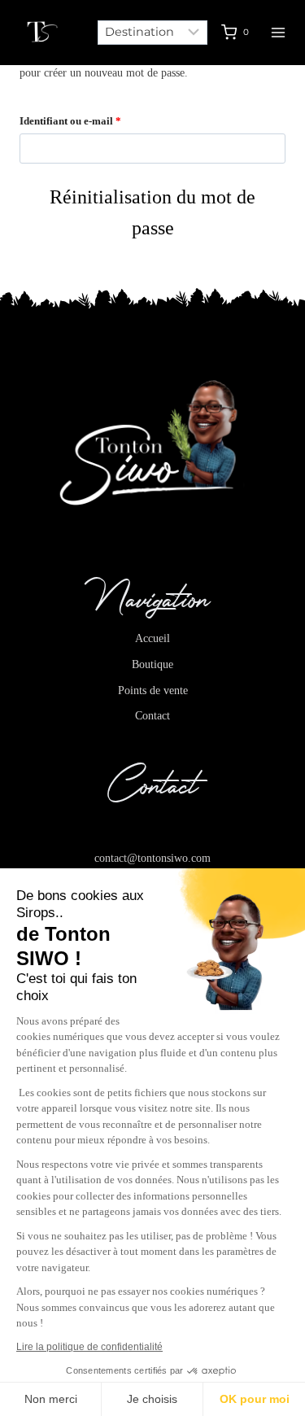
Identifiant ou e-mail (97, 120)
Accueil (152, 638)
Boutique (152, 664)
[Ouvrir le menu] (279, 32)
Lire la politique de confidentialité (89, 1347)
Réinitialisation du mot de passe (152, 212)
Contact (152, 715)
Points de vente (153, 690)
